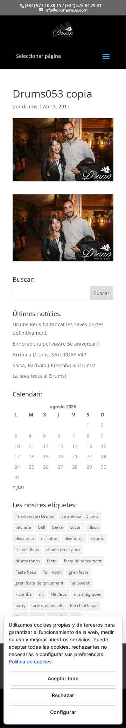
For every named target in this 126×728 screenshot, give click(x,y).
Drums (97, 538)
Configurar (63, 712)
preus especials (48, 605)
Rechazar (63, 695)
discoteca (24, 538)
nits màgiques (87, 594)
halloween (80, 583)
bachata (23, 527)
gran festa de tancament (39, 583)
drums (29, 106)
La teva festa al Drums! (39, 376)
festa (52, 561)
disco (94, 527)
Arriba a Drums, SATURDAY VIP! (49, 354)
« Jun (18, 486)
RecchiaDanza (84, 605)
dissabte (49, 538)
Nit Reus (59, 594)
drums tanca (27, 561)
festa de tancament (83, 561)
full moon (52, 572)
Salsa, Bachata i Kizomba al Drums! (54, 365)
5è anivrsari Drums (80, 516)
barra (57, 527)
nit (41, 594)
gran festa (79, 572)
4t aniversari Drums (34, 516)
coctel (76, 527)
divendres (74, 538)
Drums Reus (27, 550)
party (20, 605)
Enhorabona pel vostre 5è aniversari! (56, 343)
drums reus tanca (63, 550)
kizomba (23, 594)
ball (41, 527)
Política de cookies (30, 661)
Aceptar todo (63, 678)
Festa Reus (25, 572)
